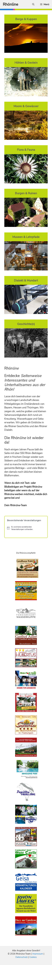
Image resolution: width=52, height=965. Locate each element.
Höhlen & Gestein (26, 62)
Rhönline (10, 4)
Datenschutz (21, 957)
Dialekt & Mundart (26, 280)
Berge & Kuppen (26, 19)
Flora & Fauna (26, 150)
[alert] (26, 528)
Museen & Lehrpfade (26, 237)
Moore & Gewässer (26, 106)
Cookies (33, 957)
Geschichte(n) (26, 324)
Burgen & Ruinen (26, 193)
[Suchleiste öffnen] (33, 4)
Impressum (38, 953)
